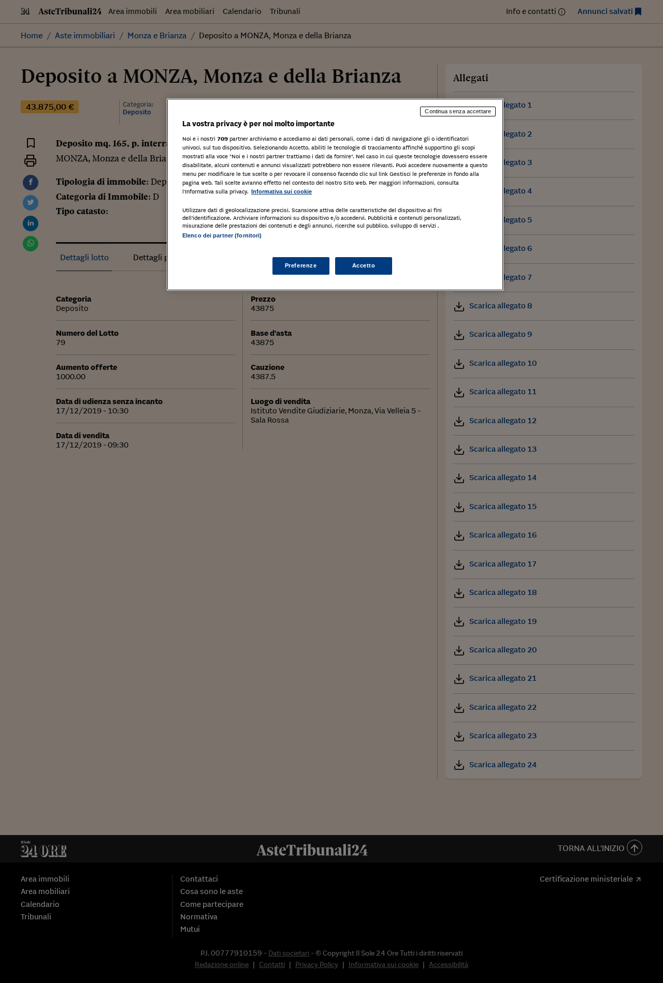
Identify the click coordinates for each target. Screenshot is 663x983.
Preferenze (301, 265)
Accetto (364, 265)
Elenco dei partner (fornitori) (222, 235)
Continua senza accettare (458, 111)
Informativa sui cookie (281, 191)
